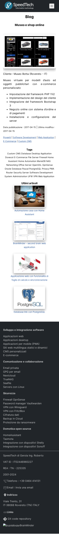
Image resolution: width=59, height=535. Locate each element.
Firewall (43, 157)
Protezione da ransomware (19, 422)
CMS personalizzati (14, 351)
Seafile (7, 383)
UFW (30, 176)
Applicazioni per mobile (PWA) (21, 343)
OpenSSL (37, 165)
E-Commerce (9, 141)
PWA (52, 168)
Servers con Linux (13, 386)
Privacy (45, 168)
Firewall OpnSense (14, 399)
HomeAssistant (12, 435)
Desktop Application (42, 153)
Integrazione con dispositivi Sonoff (24, 446)
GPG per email (11, 371)
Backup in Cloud (13, 418)
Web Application (46, 137)
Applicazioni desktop (15, 340)
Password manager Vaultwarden (22, 403)
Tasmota (8, 438)
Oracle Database (13, 168)
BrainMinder (27, 525)
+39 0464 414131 (30, 480)
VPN (35, 176)
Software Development (24, 137)
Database (26, 153)
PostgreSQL (35, 168)
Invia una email (24, 487)
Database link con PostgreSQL (29, 312)
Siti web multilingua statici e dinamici (25, 347)
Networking (12, 165)
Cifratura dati (11, 414)
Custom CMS (25, 141)
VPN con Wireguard (15, 407)
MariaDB (41, 161)
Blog (29, 16)
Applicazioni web (13, 336)
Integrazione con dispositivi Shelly (23, 442)
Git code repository (19, 518)
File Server (33, 157)
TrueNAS (8, 379)
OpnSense (47, 165)
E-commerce (10, 355)
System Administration (16, 176)
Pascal (25, 168)
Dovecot (9, 157)
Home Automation (27, 161)
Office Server (25, 165)
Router (9, 172)
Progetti (7, 137)
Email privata (11, 367)
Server (25, 172)
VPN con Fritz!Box (14, 411)
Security (18, 172)
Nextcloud (9, 375)
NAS (48, 161)
